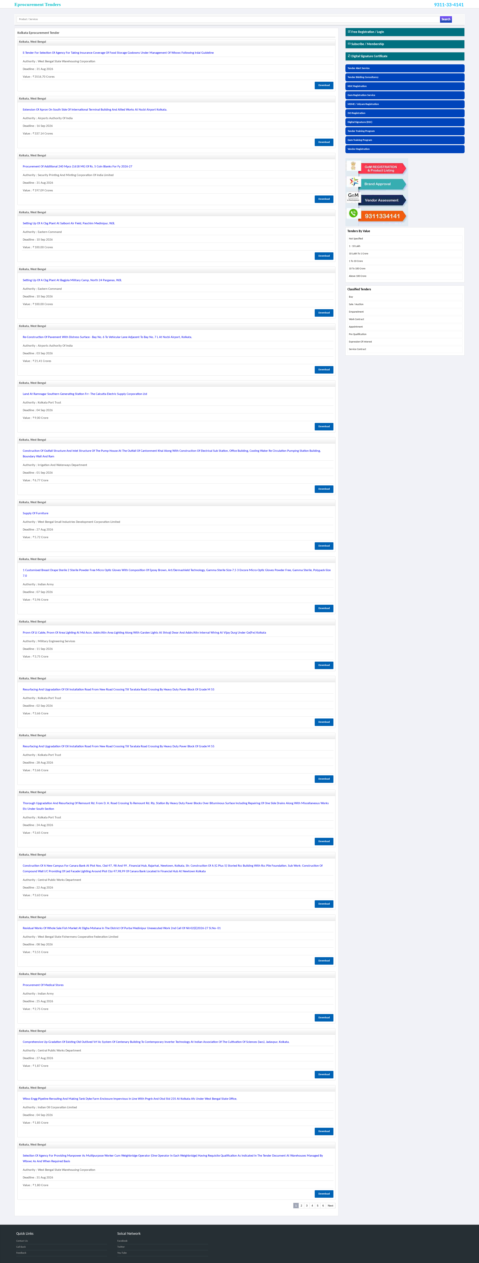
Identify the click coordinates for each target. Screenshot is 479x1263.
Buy (351, 297)
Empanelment (356, 312)
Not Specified (356, 238)
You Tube (122, 1253)
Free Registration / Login (367, 32)
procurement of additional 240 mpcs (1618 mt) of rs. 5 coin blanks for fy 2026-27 (77, 166)
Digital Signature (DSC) (360, 122)
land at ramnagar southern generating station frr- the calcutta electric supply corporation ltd (85, 394)
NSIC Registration (357, 86)
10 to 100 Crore (357, 268)
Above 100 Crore (357, 276)
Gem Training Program (360, 140)
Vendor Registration (359, 149)
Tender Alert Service (359, 68)
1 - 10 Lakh (354, 246)
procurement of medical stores (43, 985)
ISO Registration (356, 113)
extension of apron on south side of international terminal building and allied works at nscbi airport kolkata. (95, 109)
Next (330, 1205)
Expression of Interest (360, 341)
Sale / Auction (356, 304)
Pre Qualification (357, 334)
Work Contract (356, 319)
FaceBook (122, 1241)
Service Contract (357, 349)
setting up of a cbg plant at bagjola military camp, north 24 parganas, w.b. (72, 280)
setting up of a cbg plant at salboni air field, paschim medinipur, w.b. (69, 223)
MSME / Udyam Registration (363, 104)
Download (324, 85)
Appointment (356, 326)
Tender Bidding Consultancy (363, 77)
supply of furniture (35, 513)
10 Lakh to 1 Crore (358, 253)
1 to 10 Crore (356, 261)
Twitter (121, 1247)
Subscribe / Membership (367, 44)
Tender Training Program (361, 131)
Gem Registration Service (361, 95)
